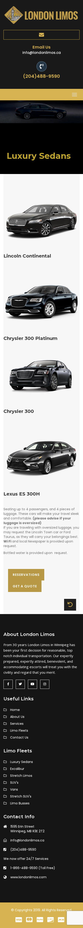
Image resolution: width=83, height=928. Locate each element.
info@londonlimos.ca (41, 52)
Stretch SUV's (20, 796)
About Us (17, 716)
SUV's (14, 782)
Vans (14, 789)
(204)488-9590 (41, 76)
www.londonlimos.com (28, 877)
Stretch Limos (21, 775)
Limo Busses (20, 803)
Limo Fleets (19, 730)
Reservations (26, 574)
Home (15, 710)
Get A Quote (25, 586)
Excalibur (17, 768)
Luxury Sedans (21, 762)
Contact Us (19, 737)
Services (17, 723)
